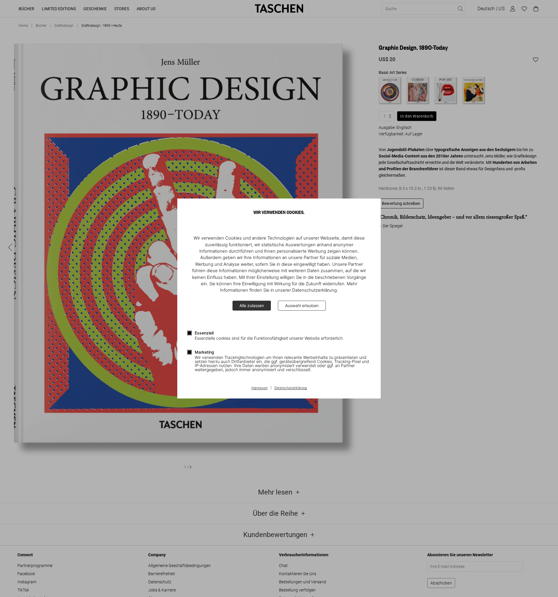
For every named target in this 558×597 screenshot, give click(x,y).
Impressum (259, 388)
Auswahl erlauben (302, 305)
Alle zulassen (251, 305)
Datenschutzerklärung (290, 388)
